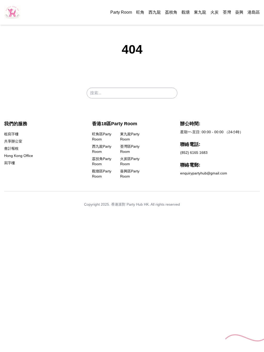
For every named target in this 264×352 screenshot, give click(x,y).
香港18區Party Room (114, 123)
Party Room (121, 12)
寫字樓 (9, 163)
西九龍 (154, 12)
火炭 (214, 12)
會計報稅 (11, 148)
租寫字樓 (11, 134)
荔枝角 (171, 12)
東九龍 (200, 12)
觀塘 (186, 12)
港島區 (254, 12)
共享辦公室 (13, 141)
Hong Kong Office (18, 156)
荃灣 (227, 12)
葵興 (239, 12)
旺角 (140, 12)
